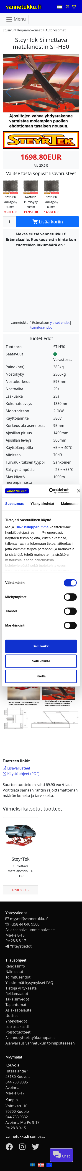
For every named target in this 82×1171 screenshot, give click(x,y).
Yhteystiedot (21, 946)
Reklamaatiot (16, 993)
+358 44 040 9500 (24, 924)
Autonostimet (56, 30)
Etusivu (8, 30)
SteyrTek (21, 859)
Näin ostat (14, 971)
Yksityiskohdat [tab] (42, 504)
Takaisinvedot (17, 999)
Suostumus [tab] (14, 504)
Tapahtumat (15, 1004)
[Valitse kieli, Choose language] (60, 6)
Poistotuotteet (18, 1032)
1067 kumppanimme (32, 527)
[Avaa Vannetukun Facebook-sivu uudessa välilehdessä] (9, 1148)
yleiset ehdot (60, 322)
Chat (65, 1156)
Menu (19, 19)
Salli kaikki (41, 646)
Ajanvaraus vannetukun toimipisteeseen (40, 1043)
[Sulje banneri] (78, 490)
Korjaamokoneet (29, 30)
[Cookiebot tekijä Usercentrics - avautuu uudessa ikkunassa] (51, 491)
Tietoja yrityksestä (21, 988)
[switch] (70, 597)
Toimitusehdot (18, 977)
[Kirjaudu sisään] (67, 6)
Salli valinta (41, 661)
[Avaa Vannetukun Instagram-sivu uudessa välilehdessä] (22, 1148)
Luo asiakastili (17, 1026)
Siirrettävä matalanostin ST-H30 (20, 871)
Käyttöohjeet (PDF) (22, 773)
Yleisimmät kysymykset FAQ (29, 982)
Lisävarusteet (18, 768)
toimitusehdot (41, 327)
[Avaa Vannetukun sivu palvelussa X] (35, 1148)
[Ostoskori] (74, 6)
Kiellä (41, 676)
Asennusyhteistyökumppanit (30, 1037)
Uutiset (11, 1015)
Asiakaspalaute (18, 1010)
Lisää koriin (50, 222)
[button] (10, 196)
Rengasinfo (15, 966)
